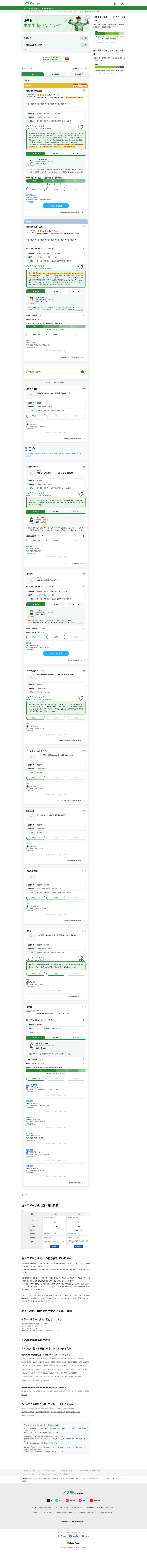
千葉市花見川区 (42, 1358)
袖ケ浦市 (31, 1369)
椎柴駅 (74, 453)
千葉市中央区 (31, 1358)
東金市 (75, 1362)
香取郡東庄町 (73, 1373)
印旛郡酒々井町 (35, 1373)
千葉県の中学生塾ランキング (50, 1474)
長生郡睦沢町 (69, 1377)
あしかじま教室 (32, 1085)
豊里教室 (29, 546)
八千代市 (45, 1366)
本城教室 (29, 1117)
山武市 (78, 1369)
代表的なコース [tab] (36, 189)
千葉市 (24, 1358)
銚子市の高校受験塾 (70, 1408)
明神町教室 (30, 1133)
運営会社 (82, 1512)
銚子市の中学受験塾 (56, 1408)
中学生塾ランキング (35, 1474)
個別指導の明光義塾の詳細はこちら (72, 212)
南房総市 (61, 1369)
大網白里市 (25, 1373)
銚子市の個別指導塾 (28, 1415)
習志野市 (86, 1362)
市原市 (33, 1366)
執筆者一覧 (90, 1507)
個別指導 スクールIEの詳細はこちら (71, 357)
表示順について (28, 69)
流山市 (39, 1366)
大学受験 (72, 1500)
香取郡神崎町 (54, 1373)
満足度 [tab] (37, 153)
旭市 (80, 1362)
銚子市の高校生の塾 (42, 1408)
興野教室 (29, 1101)
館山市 (35, 1362)
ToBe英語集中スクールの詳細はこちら (71, 741)
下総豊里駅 (68, 453)
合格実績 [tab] (56, 189)
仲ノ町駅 (50, 453)
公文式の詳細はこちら (76, 1183)
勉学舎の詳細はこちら (76, 996)
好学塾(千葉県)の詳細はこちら (73, 439)
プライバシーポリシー (48, 1512)
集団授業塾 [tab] (79, 74)
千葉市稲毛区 (52, 1358)
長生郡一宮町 (59, 1377)
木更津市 (41, 1362)
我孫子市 (52, 1366)
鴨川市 (58, 1366)
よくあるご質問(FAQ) (105, 1512)
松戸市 (47, 1362)
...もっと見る (79, 172)
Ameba (63, 1536)
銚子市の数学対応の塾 (58, 1412)
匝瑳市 (67, 1369)
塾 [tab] (33, 74)
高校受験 (27, 80)
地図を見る (31, 202)
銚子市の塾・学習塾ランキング (70, 11)
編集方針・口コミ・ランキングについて (72, 1507)
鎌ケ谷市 (65, 1366)
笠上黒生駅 (28, 456)
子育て (85, 1500)
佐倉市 (70, 1362)
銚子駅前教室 (31, 195)
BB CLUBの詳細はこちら (75, 861)
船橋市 (29, 1362)
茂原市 (58, 1362)
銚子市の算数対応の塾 (73, 1412)
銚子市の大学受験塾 (28, 1412)
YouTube (97, 1500)
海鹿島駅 (44, 453)
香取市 (72, 1369)
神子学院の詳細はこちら (75, 660)
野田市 (53, 1362)
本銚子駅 (61, 453)
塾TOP (26, 11)
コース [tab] (77, 153)
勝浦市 (28, 1366)
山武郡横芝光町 (49, 1377)
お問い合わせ (91, 1512)
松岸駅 (56, 453)
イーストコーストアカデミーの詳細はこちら (69, 801)
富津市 (77, 1366)
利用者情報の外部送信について (67, 1512)
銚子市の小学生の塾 (28, 1408)
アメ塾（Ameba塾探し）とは (47, 1507)
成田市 (64, 1362)
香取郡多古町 (63, 1373)
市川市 (24, 1362)
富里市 (54, 1369)
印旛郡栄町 (44, 1373)
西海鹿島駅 (38, 453)
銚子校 (28, 340)
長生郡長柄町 (35, 1380)
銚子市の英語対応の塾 (43, 1412)
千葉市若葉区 (62, 1358)
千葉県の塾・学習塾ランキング (51, 11)
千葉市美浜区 (80, 1358)
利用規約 (35, 1512)
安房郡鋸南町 (45, 1380)
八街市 (38, 1369)
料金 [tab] (57, 153)
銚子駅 (27, 453)
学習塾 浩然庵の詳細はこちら (73, 921)
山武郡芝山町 (38, 1377)
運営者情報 (109, 1507)
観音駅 (32, 453)
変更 (85, 38)
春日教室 (29, 1166)
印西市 (43, 1369)
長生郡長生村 (79, 1377)
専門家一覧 (99, 1507)
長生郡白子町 (26, 1380)
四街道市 (24, 1369)
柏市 (23, 1366)
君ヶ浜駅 (79, 453)
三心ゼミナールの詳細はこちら (73, 563)
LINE (60, 1500)
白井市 (49, 1369)
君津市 (71, 1366)
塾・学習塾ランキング (36, 11)
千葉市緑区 (71, 1358)
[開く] (84, 249)
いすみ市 (84, 1369)
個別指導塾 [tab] (56, 74)
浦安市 (82, 1366)
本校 (28, 422)
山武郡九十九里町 (27, 1377)
